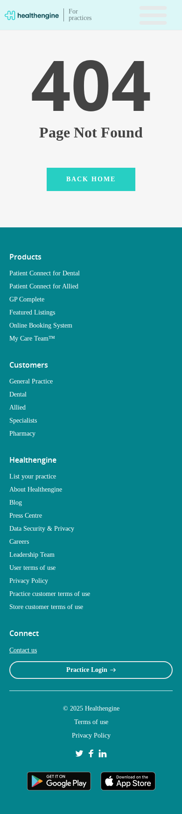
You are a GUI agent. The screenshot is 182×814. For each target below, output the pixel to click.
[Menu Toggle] (153, 15)
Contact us (23, 650)
